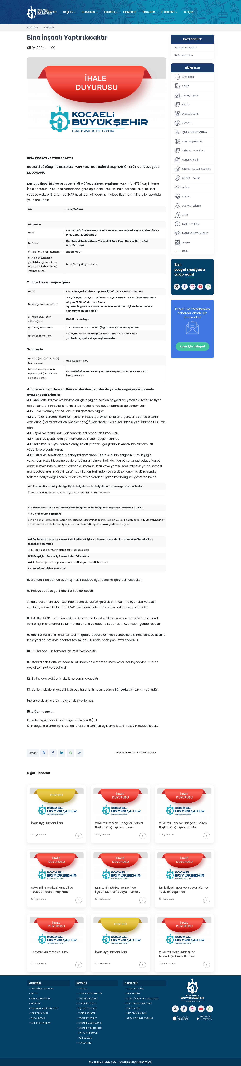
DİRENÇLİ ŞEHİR (190, 95)
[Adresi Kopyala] (79, 753)
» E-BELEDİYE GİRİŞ (134, 988)
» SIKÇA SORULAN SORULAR (139, 1018)
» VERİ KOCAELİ (84, 1037)
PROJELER (149, 12)
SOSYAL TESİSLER (191, 205)
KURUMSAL (88, 12)
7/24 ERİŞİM (188, 77)
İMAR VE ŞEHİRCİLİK (192, 141)
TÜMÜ (185, 251)
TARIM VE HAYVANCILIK (195, 233)
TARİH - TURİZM (191, 224)
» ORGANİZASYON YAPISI (41, 988)
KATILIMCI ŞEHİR (190, 159)
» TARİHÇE (82, 988)
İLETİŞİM (188, 12)
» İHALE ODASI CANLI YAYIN (138, 1003)
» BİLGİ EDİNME (132, 993)
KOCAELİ (109, 12)
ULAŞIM (186, 242)
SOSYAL (186, 196)
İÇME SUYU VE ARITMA (194, 132)
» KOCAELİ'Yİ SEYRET (87, 1018)
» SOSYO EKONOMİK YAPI (89, 993)
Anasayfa (32, 27)
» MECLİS (33, 993)
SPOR (185, 215)
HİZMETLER (129, 12)
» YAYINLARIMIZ (84, 1042)
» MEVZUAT (34, 1003)
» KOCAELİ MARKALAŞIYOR (89, 1023)
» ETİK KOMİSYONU (38, 1013)
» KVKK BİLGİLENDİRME (40, 1023)
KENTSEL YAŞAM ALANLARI (196, 169)
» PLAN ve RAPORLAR (39, 998)
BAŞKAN (68, 12)
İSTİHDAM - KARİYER (193, 150)
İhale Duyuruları (184, 55)
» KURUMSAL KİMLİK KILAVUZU (43, 1008)
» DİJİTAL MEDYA (37, 1018)
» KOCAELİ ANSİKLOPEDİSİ (89, 1028)
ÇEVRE (185, 86)
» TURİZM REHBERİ (86, 1013)
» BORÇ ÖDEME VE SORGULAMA (141, 998)
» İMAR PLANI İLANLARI (135, 1013)
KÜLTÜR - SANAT (191, 178)
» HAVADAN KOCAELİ (87, 1032)
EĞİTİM (186, 104)
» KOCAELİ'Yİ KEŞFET (86, 1003)
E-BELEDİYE (168, 12)
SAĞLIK (185, 187)
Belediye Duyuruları (186, 47)
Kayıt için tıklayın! (192, 346)
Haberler (49, 27)
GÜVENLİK (187, 123)
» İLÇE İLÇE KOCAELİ (87, 1008)
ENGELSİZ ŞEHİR (190, 113)
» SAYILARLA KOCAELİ (87, 998)
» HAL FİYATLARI (132, 1008)
